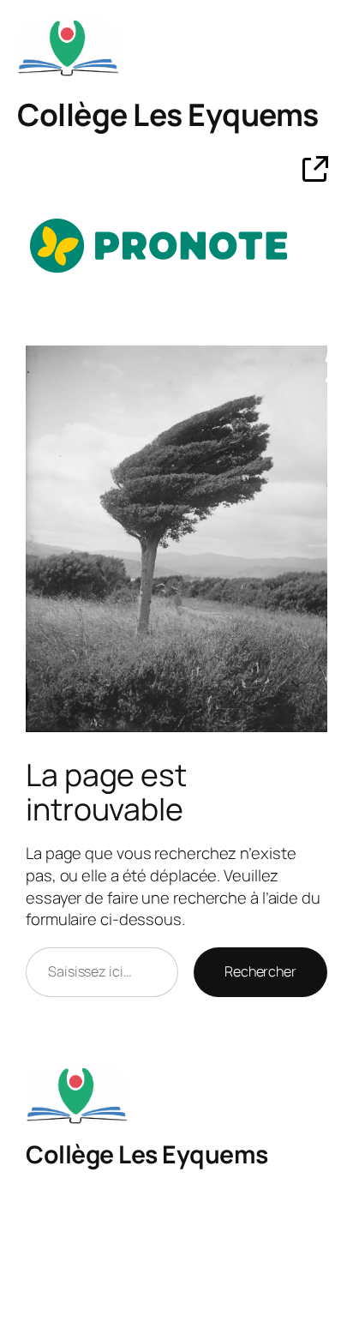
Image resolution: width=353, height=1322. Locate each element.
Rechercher (260, 971)
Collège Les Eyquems (168, 114)
